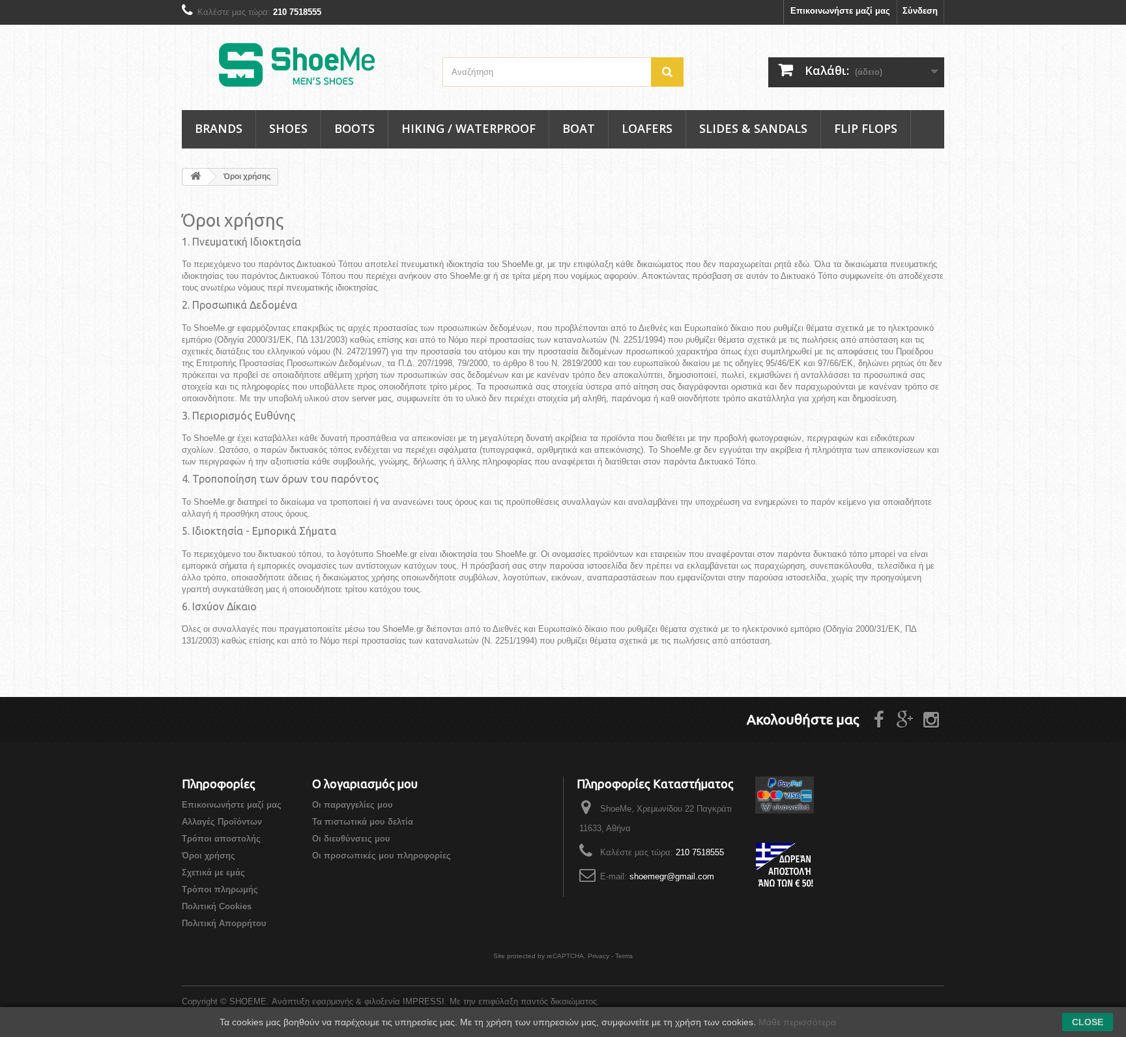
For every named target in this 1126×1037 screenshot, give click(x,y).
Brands (218, 128)
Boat (578, 128)
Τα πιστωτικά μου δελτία (362, 822)
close (1087, 1022)
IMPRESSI (423, 1001)
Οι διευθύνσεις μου (351, 839)
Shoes (288, 128)
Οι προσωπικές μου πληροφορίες (381, 855)
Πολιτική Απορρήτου (224, 923)
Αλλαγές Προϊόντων (222, 822)
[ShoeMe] (302, 64)
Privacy (598, 955)
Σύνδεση (920, 11)
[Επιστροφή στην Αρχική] (195, 177)
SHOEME (248, 1001)
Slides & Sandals (753, 128)
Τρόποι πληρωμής (220, 889)
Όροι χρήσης (208, 855)
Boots (354, 128)
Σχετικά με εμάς (213, 872)
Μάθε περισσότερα (797, 1022)
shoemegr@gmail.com (671, 876)
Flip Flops (865, 128)
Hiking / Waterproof (468, 128)
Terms (624, 955)
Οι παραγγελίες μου (352, 805)
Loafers (647, 128)
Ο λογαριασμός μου (365, 783)
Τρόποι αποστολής (221, 839)
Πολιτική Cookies (217, 906)
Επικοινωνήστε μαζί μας (840, 11)
